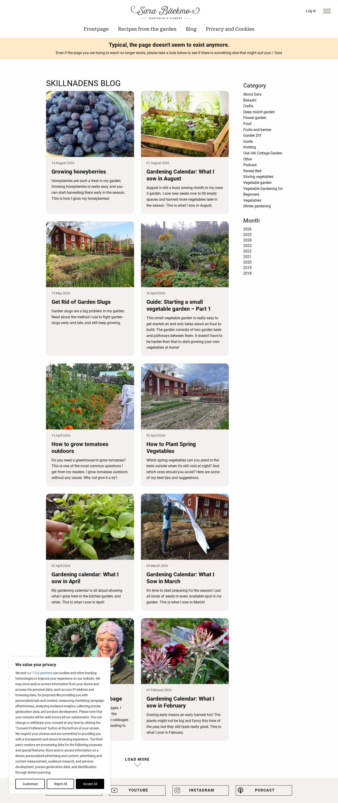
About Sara (252, 94)
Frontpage (96, 29)
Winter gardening (257, 206)
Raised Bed (252, 171)
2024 (247, 240)
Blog (191, 29)
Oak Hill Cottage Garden (262, 153)
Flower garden (254, 118)
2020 (247, 262)
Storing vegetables (258, 176)
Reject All (60, 784)
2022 (247, 251)
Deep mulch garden (259, 112)
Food (247, 124)
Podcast (250, 165)
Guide (248, 141)
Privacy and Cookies (230, 29)
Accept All (90, 784)
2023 (247, 246)
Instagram (201, 790)
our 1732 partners (39, 673)
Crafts (248, 106)
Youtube (138, 790)
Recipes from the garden (147, 29)
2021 (247, 257)
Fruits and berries (257, 130)
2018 (247, 273)
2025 (247, 234)
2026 (247, 229)
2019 (247, 268)
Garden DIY (252, 135)
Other (247, 159)
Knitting (249, 147)
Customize (30, 784)
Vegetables (252, 200)
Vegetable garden (257, 182)
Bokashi (249, 100)
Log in (311, 11)
